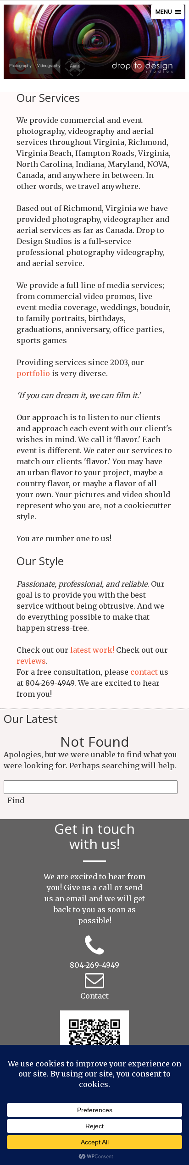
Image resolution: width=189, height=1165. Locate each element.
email (76, 898)
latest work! (92, 650)
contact (144, 672)
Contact (94, 995)
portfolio (33, 373)
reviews (31, 661)
